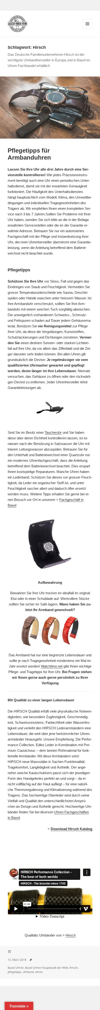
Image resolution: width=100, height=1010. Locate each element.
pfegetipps (14, 972)
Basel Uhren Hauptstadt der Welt (46, 968)
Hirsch (71, 935)
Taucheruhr (53, 432)
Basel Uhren (16, 968)
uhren (39, 972)
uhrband (28, 972)
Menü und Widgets (87, 28)
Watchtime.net (52, 666)
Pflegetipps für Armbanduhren (29, 154)
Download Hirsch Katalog (71, 829)
